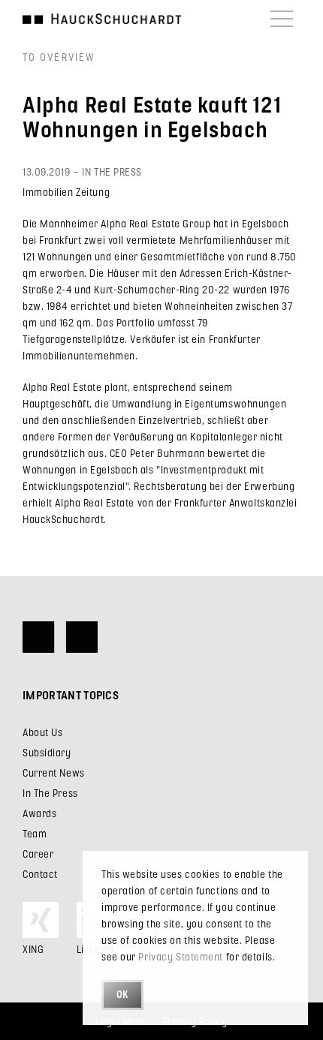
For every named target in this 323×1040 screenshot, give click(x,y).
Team (35, 833)
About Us (42, 732)
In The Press (50, 792)
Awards (39, 813)
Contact (40, 873)
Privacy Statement (180, 956)
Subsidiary (47, 752)
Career (38, 853)
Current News (54, 772)
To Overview (59, 56)
